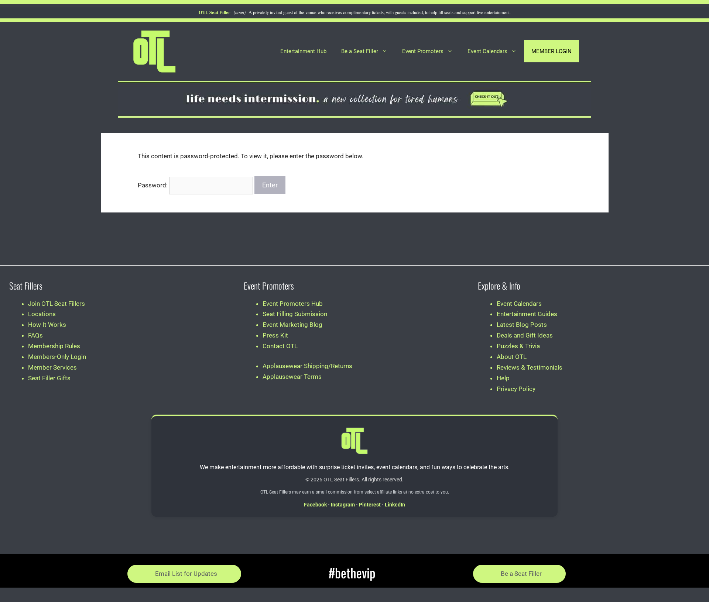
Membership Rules (54, 346)
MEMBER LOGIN (551, 51)
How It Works (47, 324)
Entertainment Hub (303, 51)
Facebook (315, 505)
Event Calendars (487, 51)
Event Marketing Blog (292, 324)
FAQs (35, 335)
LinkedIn (395, 505)
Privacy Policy (516, 388)
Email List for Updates (186, 573)
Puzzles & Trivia (518, 346)
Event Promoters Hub (293, 303)
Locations (42, 314)
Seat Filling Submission (295, 314)
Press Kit (275, 335)
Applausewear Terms (292, 376)
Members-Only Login (57, 356)
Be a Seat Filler (359, 51)
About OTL (512, 356)
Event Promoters (422, 51)
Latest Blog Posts (522, 324)
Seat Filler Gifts (49, 378)
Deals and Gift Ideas (525, 335)
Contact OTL (280, 346)
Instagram (343, 505)
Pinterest (370, 505)
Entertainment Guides (527, 314)
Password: (153, 185)
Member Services (52, 367)
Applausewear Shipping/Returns (307, 366)
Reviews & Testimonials (529, 367)
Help (503, 378)
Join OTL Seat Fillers (56, 303)
